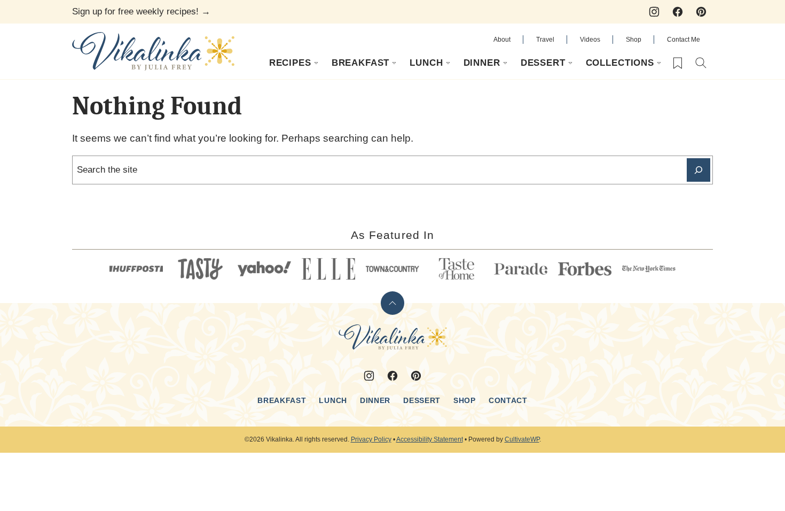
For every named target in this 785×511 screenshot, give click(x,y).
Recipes (290, 63)
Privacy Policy (371, 439)
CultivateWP (522, 439)
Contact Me (683, 39)
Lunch (426, 63)
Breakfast (361, 63)
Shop (633, 39)
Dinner (482, 63)
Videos (590, 39)
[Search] (701, 63)
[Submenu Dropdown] (316, 63)
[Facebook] (677, 12)
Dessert (543, 63)
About (502, 39)
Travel (545, 39)
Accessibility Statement (429, 439)
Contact (508, 400)
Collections (620, 63)
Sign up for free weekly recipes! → (141, 11)
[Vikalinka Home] (153, 51)
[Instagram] (654, 12)
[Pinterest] (701, 12)
